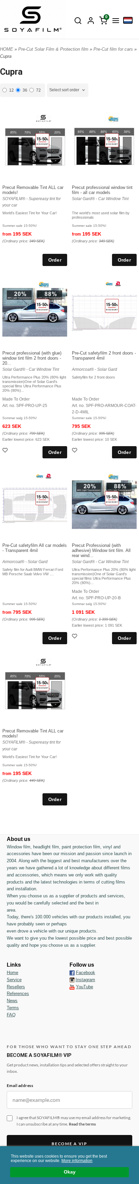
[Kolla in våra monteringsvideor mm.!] (72, 986)
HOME (6, 49)
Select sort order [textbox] (64, 90)
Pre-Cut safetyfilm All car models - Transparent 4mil (34, 548)
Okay (70, 1172)
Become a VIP (69, 1143)
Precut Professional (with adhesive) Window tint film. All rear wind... (101, 550)
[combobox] (67, 90)
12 (11, 90)
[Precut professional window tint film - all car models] (111, 140)
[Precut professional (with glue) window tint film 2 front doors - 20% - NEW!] (42, 306)
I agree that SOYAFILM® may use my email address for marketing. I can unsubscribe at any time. (74, 1121)
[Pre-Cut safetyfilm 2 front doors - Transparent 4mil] (111, 306)
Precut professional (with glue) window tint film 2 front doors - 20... (31, 358)
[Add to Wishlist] (5, 451)
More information (76, 1160)
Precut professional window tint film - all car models (102, 190)
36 (25, 90)
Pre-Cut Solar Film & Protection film (54, 49)
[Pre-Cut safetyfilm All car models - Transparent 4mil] (42, 498)
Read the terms (82, 1124)
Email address (20, 1085)
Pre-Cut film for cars (113, 49)
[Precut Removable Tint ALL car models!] (42, 140)
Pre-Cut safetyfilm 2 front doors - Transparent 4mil (104, 356)
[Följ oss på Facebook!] (72, 972)
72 (38, 90)
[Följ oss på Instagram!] (72, 979)
